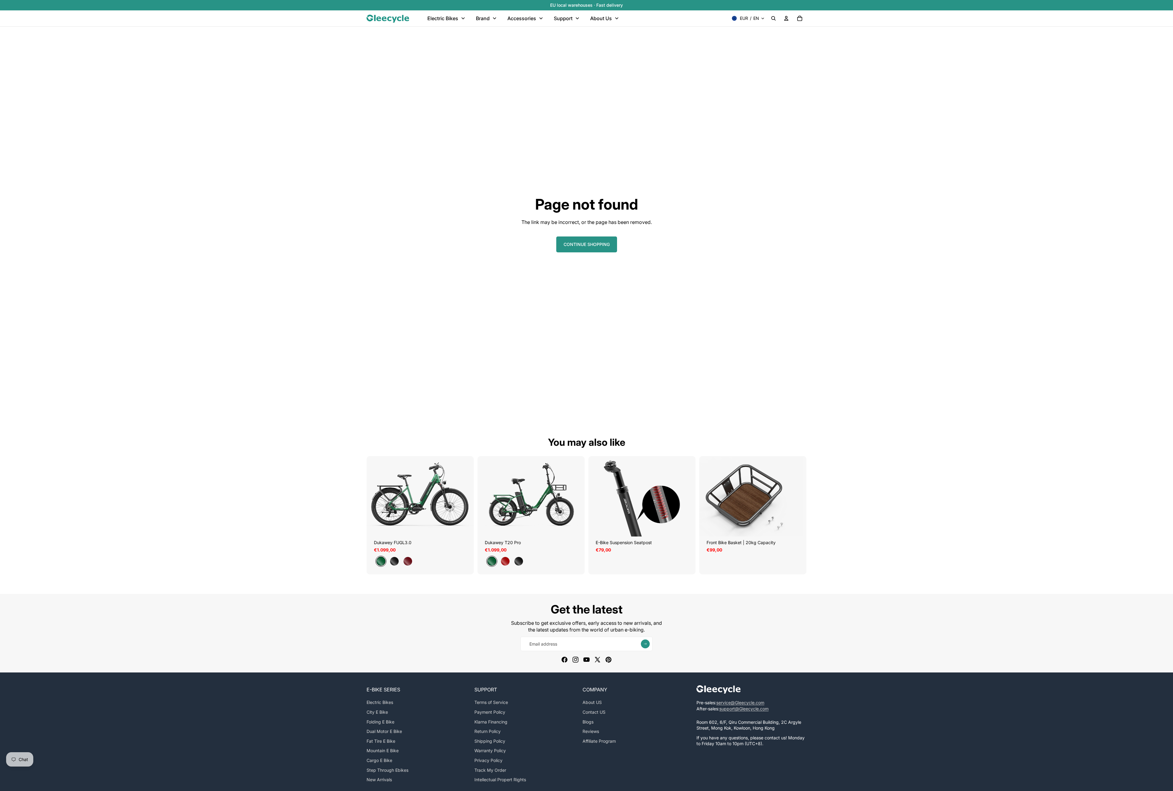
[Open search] (773, 18)
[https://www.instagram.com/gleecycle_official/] (575, 659)
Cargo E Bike (379, 760)
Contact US (594, 712)
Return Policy (487, 731)
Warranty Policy (490, 750)
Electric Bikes (380, 702)
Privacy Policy (488, 760)
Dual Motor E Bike (384, 731)
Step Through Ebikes (387, 770)
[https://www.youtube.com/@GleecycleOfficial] (586, 659)
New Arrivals (379, 779)
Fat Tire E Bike (381, 741)
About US (592, 702)
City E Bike (377, 712)
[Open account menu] (786, 18)
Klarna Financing (490, 721)
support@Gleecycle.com (744, 708)
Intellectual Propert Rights (500, 779)
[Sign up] (645, 643)
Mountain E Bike (383, 750)
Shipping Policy (489, 741)
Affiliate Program (599, 741)
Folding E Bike (380, 721)
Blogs (588, 721)
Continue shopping (587, 244)
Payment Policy (489, 712)
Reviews (591, 731)
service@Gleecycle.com (740, 702)
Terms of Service (491, 702)
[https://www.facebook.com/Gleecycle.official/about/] (564, 659)
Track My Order (490, 770)
